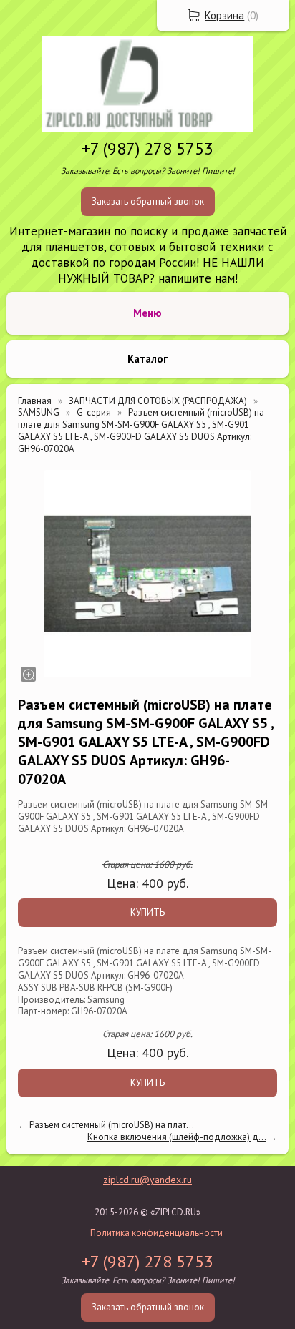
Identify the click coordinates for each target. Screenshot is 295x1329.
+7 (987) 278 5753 (147, 148)
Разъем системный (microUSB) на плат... (111, 1125)
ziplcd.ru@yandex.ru (147, 1179)
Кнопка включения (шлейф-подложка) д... (176, 1137)
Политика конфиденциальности (156, 1233)
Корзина (224, 15)
